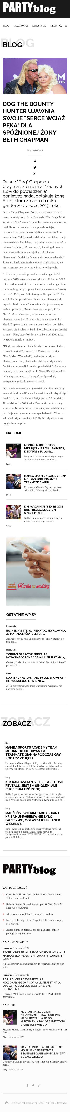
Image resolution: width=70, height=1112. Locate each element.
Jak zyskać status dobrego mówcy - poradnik (29, 914)
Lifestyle (39, 25)
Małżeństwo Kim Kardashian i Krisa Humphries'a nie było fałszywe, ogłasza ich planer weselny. (32, 818)
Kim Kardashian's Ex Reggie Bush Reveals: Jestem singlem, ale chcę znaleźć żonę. (34, 785)
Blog (6, 25)
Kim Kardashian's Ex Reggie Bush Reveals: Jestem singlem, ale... (43, 510)
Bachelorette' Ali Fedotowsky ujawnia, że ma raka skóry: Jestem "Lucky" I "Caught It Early (34, 955)
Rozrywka (21, 25)
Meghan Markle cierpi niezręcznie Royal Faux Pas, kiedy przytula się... (44, 448)
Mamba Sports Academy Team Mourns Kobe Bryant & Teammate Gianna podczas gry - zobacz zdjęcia (34, 753)
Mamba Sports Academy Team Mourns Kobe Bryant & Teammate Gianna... (45, 479)
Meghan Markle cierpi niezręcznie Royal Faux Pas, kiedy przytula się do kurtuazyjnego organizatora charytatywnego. (43, 1018)
